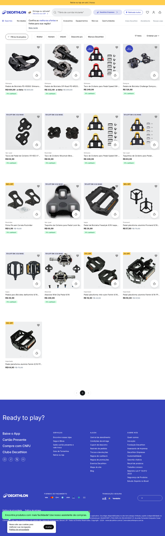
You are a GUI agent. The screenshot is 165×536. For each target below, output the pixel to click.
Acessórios (68, 21)
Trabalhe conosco (135, 467)
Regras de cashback (99, 456)
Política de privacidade (12, 510)
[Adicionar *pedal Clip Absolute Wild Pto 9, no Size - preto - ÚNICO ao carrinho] (76, 283)
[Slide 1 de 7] (63, 131)
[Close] (89, 511)
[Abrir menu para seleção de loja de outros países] (150, 498)
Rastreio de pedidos (98, 448)
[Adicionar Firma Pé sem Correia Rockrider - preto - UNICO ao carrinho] (37, 214)
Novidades (21, 21)
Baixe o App (11, 433)
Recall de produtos (135, 463)
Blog (92, 471)
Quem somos (133, 437)
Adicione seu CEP (39, 14)
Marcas (95, 21)
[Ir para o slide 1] (138, 78)
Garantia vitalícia (134, 460)
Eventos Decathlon (98, 463)
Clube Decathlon (131, 21)
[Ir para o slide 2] (141, 78)
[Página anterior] (76, 393)
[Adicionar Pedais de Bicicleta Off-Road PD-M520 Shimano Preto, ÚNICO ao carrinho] (76, 75)
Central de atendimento (100, 437)
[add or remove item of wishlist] (38, 47)
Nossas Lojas (158, 21)
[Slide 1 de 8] (23, 201)
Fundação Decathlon (136, 445)
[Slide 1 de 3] (141, 201)
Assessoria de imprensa (137, 448)
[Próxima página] (88, 393)
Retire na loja (58, 455)
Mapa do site (95, 467)
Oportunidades (108, 21)
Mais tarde (33, 28)
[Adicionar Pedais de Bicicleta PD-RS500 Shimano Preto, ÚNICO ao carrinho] (37, 75)
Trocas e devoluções (99, 452)
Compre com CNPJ (17, 446)
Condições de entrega (99, 441)
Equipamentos (82, 21)
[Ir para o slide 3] (66, 148)
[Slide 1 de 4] (141, 270)
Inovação (131, 441)
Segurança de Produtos (137, 477)
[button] (46, 515)
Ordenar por (152, 36)
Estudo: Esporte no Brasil (137, 481)
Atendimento (145, 21)
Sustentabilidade (134, 456)
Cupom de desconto (98, 445)
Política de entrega (33, 510)
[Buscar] (54, 12)
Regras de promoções (99, 460)
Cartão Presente (14, 440)
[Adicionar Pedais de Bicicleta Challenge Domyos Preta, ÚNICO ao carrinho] (154, 75)
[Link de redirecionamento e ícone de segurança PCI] (109, 498)
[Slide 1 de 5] (141, 131)
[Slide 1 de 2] (141, 62)
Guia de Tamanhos (61, 451)
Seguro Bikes (58, 441)
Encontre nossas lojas (62, 437)
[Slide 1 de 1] (23, 62)
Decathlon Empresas (136, 452)
